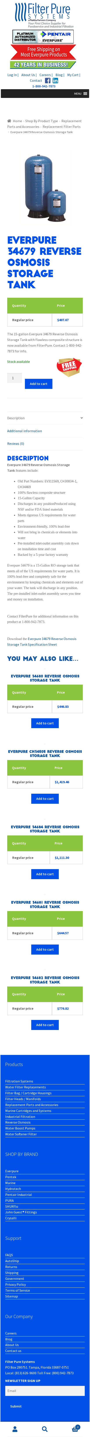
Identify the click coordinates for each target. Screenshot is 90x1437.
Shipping (12, 1272)
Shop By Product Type (41, 121)
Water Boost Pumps (20, 1128)
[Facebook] (47, 80)
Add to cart (38, 383)
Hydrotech (13, 1188)
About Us (12, 1345)
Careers (11, 1333)
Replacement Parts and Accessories (31, 1105)
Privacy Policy (15, 1284)
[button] (77, 93)
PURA (9, 1200)
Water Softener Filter (21, 1134)
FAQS (9, 1255)
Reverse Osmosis (18, 1122)
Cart (69, 1425)
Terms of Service (17, 1290)
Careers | (46, 75)
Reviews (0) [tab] (15, 443)
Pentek (10, 1177)
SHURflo (11, 1206)
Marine (10, 1183)
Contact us (13, 1350)
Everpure (12, 1171)
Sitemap (11, 1296)
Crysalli (10, 1218)
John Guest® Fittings (21, 1212)
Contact (36, 80)
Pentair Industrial (18, 1194)
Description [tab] (16, 418)
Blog (8, 1339)
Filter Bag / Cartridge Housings (28, 1093)
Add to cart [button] (45, 723)
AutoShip (12, 1261)
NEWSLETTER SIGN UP (22, 1380)
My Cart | (73, 75)
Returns (11, 1267)
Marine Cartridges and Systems (28, 1110)
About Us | (29, 75)
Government (14, 1278)
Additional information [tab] (24, 431)
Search (45, 1429)
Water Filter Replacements (25, 1087)
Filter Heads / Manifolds (23, 1099)
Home (17, 121)
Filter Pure (45, 35)
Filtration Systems (19, 1081)
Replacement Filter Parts (62, 126)
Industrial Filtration (20, 1116)
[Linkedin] (55, 80)
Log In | (13, 75)
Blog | (59, 75)
